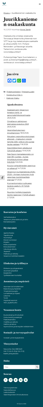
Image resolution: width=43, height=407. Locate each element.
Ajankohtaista (9, 233)
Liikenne (7, 296)
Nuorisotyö (8, 237)
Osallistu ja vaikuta (11, 322)
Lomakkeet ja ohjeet (12, 293)
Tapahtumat (8, 235)
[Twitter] (16, 380)
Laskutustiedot (9, 392)
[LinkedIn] (21, 380)
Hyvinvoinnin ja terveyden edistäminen (18, 326)
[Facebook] (6, 380)
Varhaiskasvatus (10, 217)
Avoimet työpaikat (11, 271)
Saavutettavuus (10, 390)
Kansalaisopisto (10, 222)
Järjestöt (7, 251)
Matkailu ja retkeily (11, 254)
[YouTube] (26, 380)
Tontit (6, 298)
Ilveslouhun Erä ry (14, 95)
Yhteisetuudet (28, 92)
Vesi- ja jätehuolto (10, 303)
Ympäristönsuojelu (11, 291)
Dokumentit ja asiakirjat (13, 317)
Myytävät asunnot (10, 300)
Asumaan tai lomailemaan (14, 286)
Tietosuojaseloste (10, 388)
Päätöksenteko (10, 320)
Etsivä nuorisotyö (10, 240)
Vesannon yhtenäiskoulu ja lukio (16, 219)
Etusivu (7, 13)
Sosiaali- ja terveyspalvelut (14, 338)
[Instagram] (11, 380)
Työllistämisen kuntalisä (13, 275)
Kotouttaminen (9, 247)
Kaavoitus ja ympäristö (12, 289)
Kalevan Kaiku (12, 98)
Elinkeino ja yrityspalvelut (13, 268)
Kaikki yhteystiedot (11, 353)
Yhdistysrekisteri (13, 92)
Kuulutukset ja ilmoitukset (13, 315)
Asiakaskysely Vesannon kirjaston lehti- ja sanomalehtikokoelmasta (18, 112)
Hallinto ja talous (10, 324)
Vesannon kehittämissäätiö (14, 256)
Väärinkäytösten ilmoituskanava (16, 395)
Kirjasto (6, 242)
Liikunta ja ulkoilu (10, 249)
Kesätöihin (8, 273)
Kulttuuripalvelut (10, 244)
